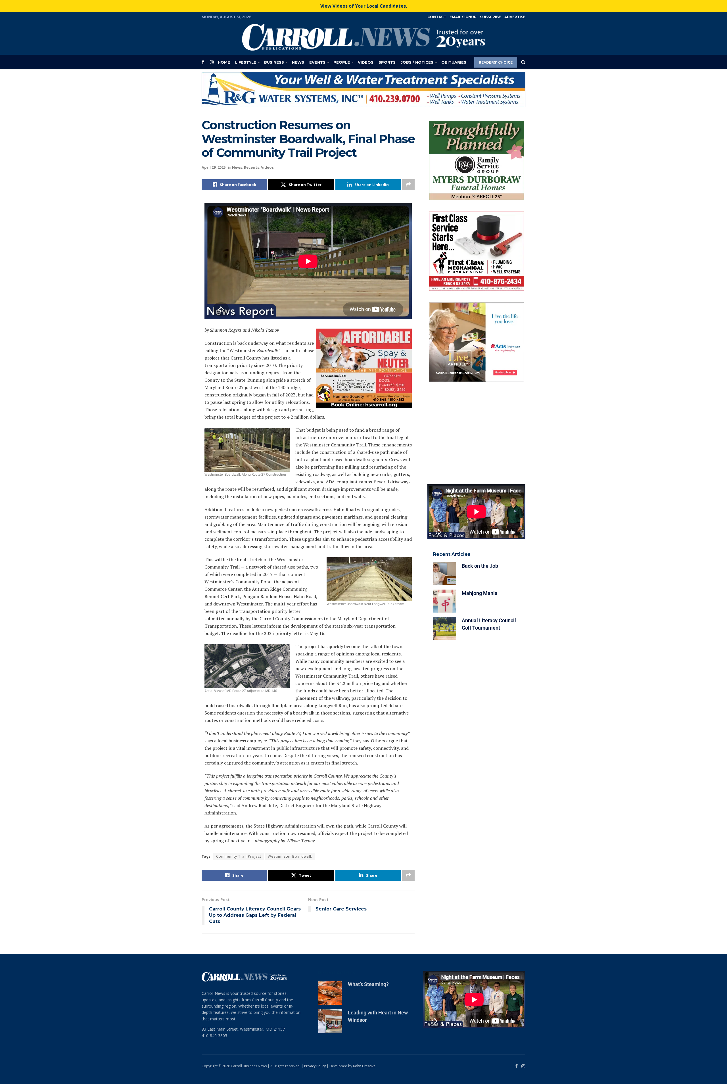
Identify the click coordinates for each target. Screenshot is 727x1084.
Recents (251, 167)
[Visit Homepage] (363, 37)
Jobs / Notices (417, 62)
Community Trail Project (238, 856)
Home (224, 62)
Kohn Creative (364, 1066)
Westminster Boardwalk (290, 856)
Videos (365, 62)
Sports (387, 62)
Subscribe (490, 17)
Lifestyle (245, 62)
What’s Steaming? (368, 984)
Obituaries (453, 62)
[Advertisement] (476, 433)
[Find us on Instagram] (212, 62)
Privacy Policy (315, 1066)
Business (274, 62)
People (341, 62)
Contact (436, 17)
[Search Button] (523, 62)
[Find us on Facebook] (203, 62)
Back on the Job (480, 566)
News (298, 62)
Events (317, 62)
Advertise (514, 17)
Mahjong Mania (480, 593)
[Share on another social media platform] (408, 184)
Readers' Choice (496, 62)
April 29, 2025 (213, 167)
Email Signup (463, 17)
